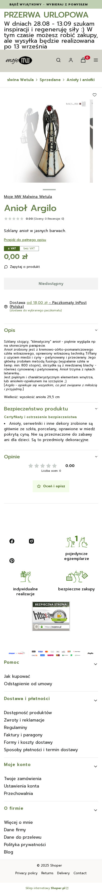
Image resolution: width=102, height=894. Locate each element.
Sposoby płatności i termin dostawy (41, 749)
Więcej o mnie (18, 822)
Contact (80, 873)
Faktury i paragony (23, 735)
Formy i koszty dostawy (28, 742)
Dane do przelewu (22, 837)
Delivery (63, 873)
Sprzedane (50, 79)
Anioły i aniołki (81, 79)
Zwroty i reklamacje (24, 720)
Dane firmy (15, 830)
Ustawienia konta (21, 786)
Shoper (56, 865)
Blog (8, 852)
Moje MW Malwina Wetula (28, 196)
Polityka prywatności (25, 844)
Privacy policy (26, 873)
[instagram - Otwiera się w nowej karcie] (31, 541)
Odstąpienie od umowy (28, 684)
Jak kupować (17, 676)
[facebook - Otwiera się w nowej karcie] (12, 541)
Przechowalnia (18, 793)
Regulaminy (15, 727)
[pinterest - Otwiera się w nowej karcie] (12, 561)
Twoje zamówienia (22, 778)
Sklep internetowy (45, 888)
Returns (47, 873)
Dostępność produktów (28, 712)
